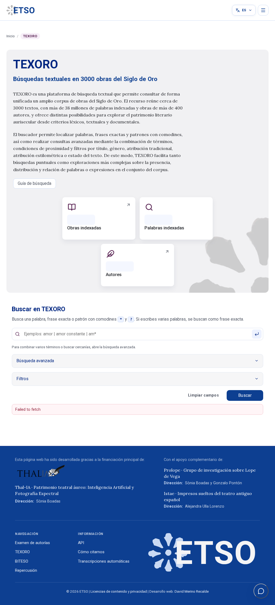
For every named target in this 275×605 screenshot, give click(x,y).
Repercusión (26, 570)
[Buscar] (257, 334)
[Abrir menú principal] (263, 10)
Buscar (245, 395)
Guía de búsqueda (34, 183)
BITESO (21, 561)
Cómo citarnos (91, 551)
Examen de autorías (32, 542)
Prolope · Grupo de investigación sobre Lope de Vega (210, 473)
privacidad (138, 591)
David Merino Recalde (192, 591)
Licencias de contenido (109, 591)
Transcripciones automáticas (103, 561)
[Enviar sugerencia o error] (261, 591)
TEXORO (22, 551)
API (81, 542)
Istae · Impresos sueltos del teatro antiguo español (208, 496)
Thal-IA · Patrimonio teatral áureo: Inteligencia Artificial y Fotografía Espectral (74, 490)
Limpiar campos (203, 395)
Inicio (10, 36)
